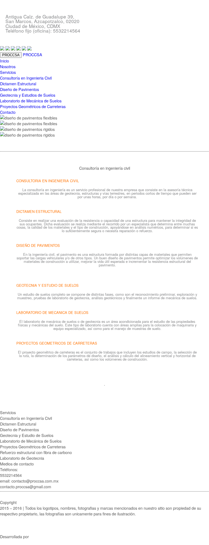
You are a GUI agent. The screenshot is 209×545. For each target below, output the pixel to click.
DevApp (37, 536)
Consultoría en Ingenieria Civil (26, 78)
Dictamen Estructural (18, 83)
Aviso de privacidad (17, 525)
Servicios (8, 72)
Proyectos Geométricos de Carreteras (33, 106)
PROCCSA (32, 54)
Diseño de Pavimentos (19, 89)
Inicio (4, 61)
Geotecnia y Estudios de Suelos (27, 95)
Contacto (8, 112)
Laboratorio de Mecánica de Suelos (31, 100)
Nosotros (8, 66)
